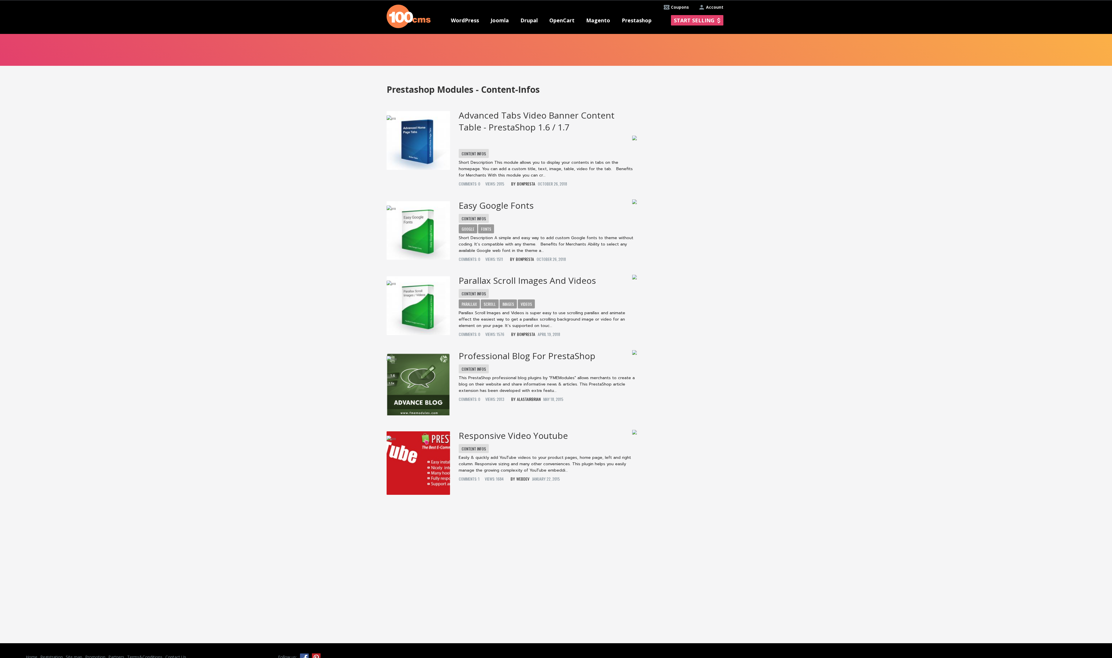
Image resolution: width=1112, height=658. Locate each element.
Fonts (486, 229)
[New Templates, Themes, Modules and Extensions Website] (409, 15)
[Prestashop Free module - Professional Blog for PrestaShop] (418, 381)
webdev (522, 479)
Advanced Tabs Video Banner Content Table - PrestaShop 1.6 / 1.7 (536, 121)
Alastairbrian (529, 399)
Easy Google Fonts (496, 205)
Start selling (694, 20)
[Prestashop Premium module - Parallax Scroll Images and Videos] (418, 303)
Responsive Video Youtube (513, 435)
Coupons (680, 7)
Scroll (490, 304)
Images (508, 304)
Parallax (469, 304)
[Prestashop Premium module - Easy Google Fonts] (418, 228)
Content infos (474, 153)
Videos (526, 304)
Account (714, 7)
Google (468, 229)
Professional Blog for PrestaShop (527, 356)
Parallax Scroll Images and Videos (527, 280)
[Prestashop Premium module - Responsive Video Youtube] (418, 461)
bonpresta (526, 184)
